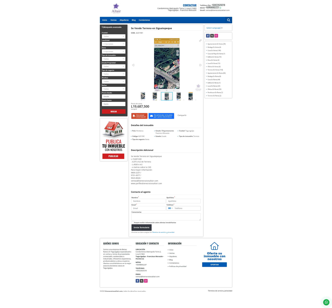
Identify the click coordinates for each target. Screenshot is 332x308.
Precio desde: (107, 93)
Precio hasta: (107, 100)
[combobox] (114, 36)
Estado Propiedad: (109, 63)
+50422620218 (218, 5)
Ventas (113, 20)
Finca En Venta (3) (213, 60)
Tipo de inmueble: (109, 55)
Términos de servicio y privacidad (163, 232)
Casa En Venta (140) (214, 50)
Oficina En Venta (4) (214, 66)
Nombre (135, 197)
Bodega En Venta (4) (214, 47)
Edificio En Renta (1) (214, 83)
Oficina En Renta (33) (214, 89)
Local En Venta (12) (214, 63)
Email (134, 205)
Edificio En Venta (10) (214, 57)
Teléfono (170, 205)
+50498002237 (212, 7)
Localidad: (106, 40)
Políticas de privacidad (177, 266)
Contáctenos (144, 20)
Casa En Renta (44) (214, 79)
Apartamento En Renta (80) (217, 73)
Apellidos (171, 197)
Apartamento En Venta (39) (217, 44)
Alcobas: (105, 78)
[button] (200, 40)
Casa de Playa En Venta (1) (216, 54)
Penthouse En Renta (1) (215, 92)
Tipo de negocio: (108, 70)
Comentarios (136, 212)
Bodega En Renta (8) (214, 76)
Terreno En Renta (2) (214, 96)
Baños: (104, 85)
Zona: (104, 48)
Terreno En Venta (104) (215, 70)
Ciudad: (105, 33)
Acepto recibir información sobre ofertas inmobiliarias (155, 222)
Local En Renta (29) (214, 86)
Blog (134, 20)
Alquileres (124, 20)
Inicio (104, 20)
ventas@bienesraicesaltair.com (148, 276)
